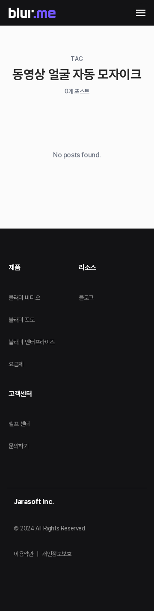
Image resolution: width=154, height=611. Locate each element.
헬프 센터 (19, 423)
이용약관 (23, 553)
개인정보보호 (57, 553)
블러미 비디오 (24, 297)
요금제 (16, 364)
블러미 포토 (22, 319)
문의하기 (18, 446)
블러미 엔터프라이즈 (32, 342)
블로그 (86, 297)
